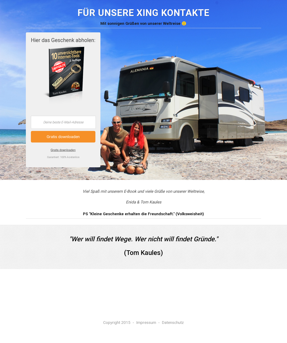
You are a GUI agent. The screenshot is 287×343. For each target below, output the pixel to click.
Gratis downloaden (63, 150)
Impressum (146, 322)
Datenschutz (173, 322)
